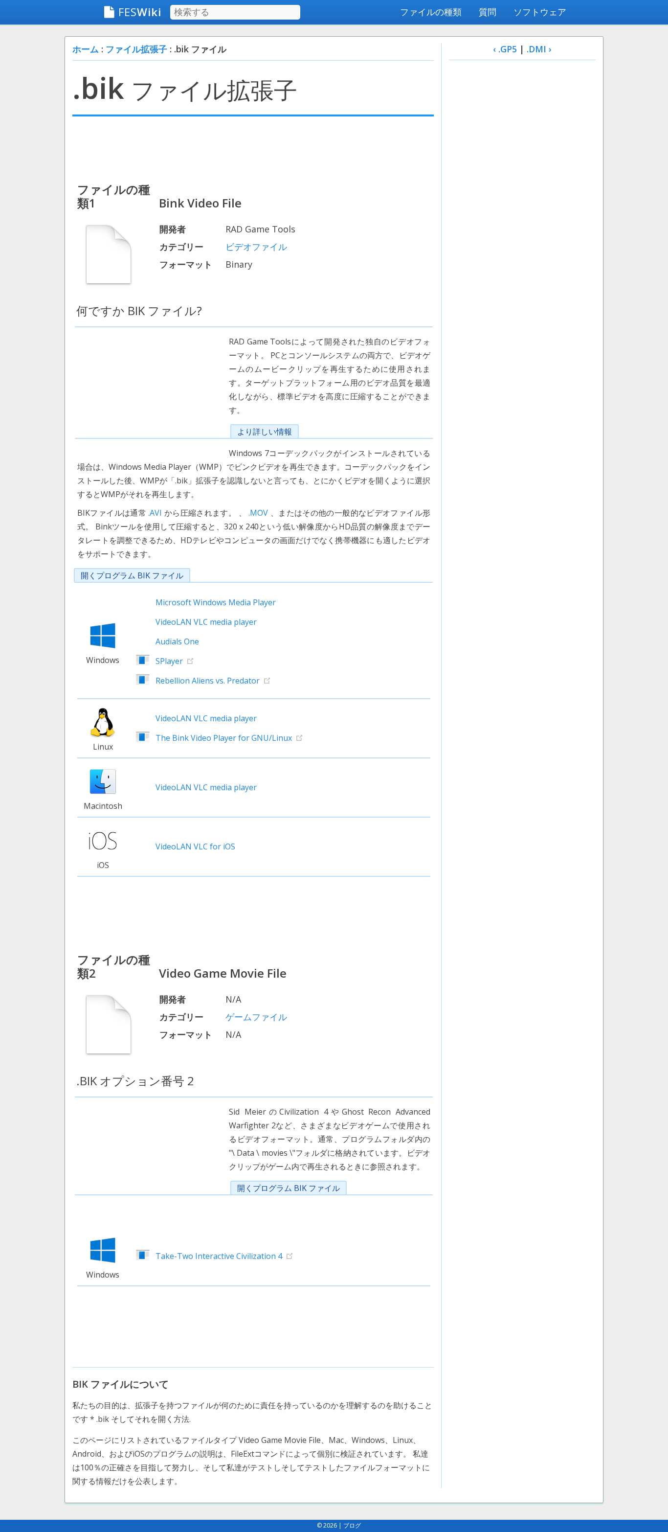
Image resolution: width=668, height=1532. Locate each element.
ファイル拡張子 (136, 49)
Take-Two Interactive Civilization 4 (219, 1256)
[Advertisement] (253, 148)
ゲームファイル (256, 1017)
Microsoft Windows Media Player (216, 602)
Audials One (177, 641)
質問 (487, 12)
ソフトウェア (539, 12)
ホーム (85, 49)
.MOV (258, 512)
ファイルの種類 (431, 12)
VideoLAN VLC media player (206, 622)
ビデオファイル (256, 246)
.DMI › (539, 49)
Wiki (139, 11)
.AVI (155, 512)
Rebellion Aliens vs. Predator (208, 680)
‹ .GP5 (505, 49)
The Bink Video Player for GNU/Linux (224, 737)
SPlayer (169, 661)
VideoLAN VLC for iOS (195, 846)
